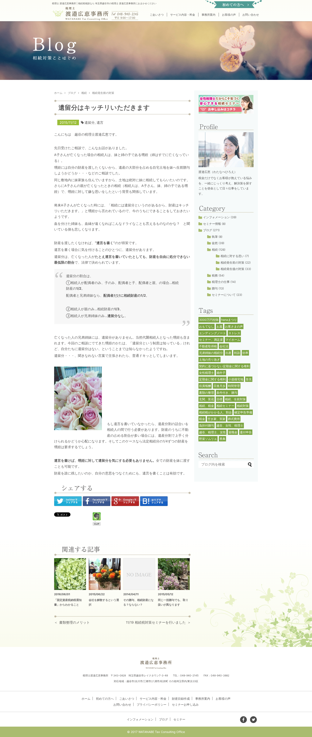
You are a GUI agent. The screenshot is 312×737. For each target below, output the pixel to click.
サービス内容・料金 (182, 14)
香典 (222, 439)
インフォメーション (216, 217)
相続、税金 (206, 405)
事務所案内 (208, 14)
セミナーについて (224, 294)
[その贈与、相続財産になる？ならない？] (139, 574)
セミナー (179, 719)
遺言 (100, 122)
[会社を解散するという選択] (105, 574)
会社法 (223, 346)
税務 (215, 275)
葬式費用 (234, 419)
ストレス (234, 333)
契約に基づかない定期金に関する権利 (224, 366)
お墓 (219, 326)
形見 (249, 379)
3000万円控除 (209, 319)
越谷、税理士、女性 (212, 432)
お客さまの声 (234, 326)
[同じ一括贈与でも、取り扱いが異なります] (174, 574)
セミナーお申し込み (185, 704)
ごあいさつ (157, 14)
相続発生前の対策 (232, 262)
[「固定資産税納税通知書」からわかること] (70, 574)
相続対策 (243, 405)
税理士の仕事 (221, 282)
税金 (202, 419)
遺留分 (89, 122)
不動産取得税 (208, 346)
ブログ (207, 230)
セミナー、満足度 (211, 339)
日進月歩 (219, 386)
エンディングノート (212, 333)
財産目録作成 (181, 698)
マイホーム (232, 339)
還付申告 (246, 432)
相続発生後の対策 (232, 269)
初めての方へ (105, 698)
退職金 (232, 432)
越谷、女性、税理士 (229, 425)
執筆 (215, 236)
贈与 (215, 288)
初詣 (237, 353)
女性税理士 (206, 372)
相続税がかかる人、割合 (215, 412)
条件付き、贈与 (226, 392)
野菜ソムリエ (208, 439)
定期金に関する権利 (212, 379)
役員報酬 (205, 386)
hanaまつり (229, 319)
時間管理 (234, 386)
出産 (228, 353)
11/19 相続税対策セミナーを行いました (156, 622)
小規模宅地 (235, 379)
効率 (245, 353)
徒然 (215, 243)
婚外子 (220, 372)
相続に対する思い (232, 256)
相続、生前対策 (235, 399)
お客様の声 (229, 14)
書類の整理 (206, 392)
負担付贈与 (206, 425)
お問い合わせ (250, 14)
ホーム (86, 698)
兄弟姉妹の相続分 (211, 353)
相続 (215, 249)
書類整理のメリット (74, 622)
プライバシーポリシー (151, 704)
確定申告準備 (243, 412)
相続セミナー (225, 405)
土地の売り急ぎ (209, 359)
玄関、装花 (206, 399)
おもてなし (206, 326)
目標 (219, 399)
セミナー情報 (212, 223)
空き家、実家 (216, 419)
